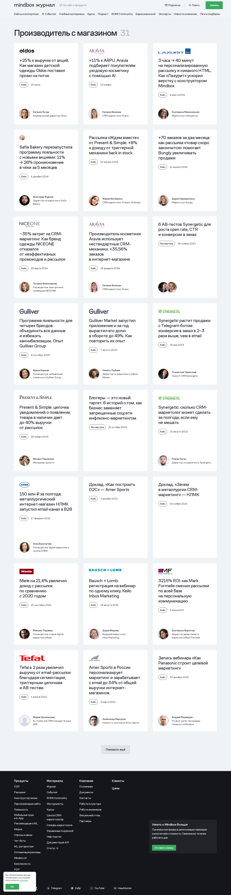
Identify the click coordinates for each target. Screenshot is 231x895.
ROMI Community (57, 798)
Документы (86, 792)
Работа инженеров (90, 809)
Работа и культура (90, 804)
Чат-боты (20, 840)
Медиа (18, 829)
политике (23, 880)
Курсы (50, 809)
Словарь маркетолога (59, 825)
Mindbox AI (20, 858)
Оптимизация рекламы (27, 852)
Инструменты (55, 804)
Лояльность (21, 809)
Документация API (58, 842)
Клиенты (118, 781)
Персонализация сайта (27, 804)
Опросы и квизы (23, 835)
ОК (12, 886)
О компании (86, 786)
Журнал (51, 786)
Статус (51, 848)
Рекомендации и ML (26, 823)
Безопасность (22, 864)
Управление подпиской (60, 831)
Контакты (85, 798)
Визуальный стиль (89, 815)
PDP (17, 869)
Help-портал (54, 836)
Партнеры (85, 821)
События (52, 792)
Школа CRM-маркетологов (55, 817)
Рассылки (19, 792)
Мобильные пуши (24, 816)
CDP (17, 786)
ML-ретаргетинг (24, 846)
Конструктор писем (25, 798)
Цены (116, 788)
